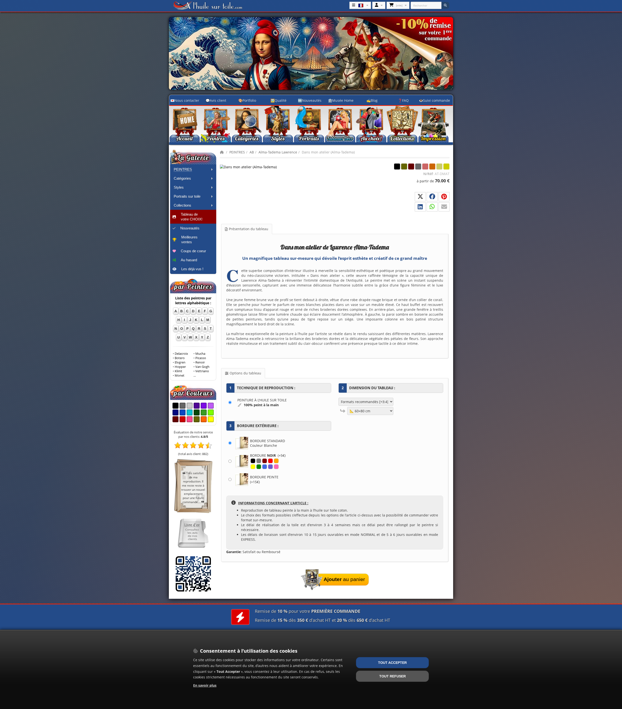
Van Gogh (202, 367)
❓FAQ (403, 100)
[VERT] (258, 466)
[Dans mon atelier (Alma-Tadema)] (248, 166)
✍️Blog (372, 100)
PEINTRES (237, 152)
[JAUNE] (253, 466)
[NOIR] (253, 460)
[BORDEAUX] (264, 460)
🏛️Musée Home (341, 100)
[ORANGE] (276, 460)
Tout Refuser (392, 676)
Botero (180, 358)
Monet (179, 375)
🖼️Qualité (278, 100)
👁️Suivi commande (434, 100)
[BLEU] (264, 466)
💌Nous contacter (184, 100)
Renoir (200, 362)
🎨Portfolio (247, 100)
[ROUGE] (270, 460)
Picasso (200, 358)
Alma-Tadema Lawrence (278, 152)
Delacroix (181, 354)
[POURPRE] (270, 466)
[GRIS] (258, 460)
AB (252, 152)
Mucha (200, 354)
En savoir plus (204, 685)
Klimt (178, 371)
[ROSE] (276, 466)
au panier (344, 579)
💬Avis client (216, 100)
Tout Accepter (392, 663)
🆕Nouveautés (309, 100)
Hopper (180, 367)
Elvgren (180, 362)
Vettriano (202, 371)
